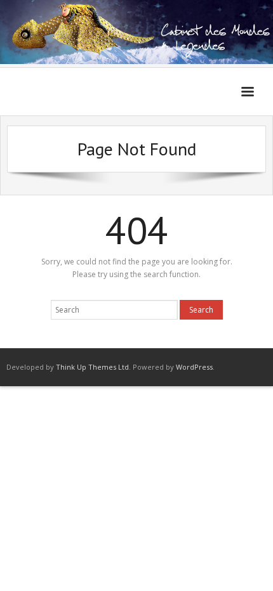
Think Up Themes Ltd (92, 367)
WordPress (194, 367)
